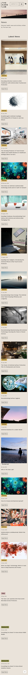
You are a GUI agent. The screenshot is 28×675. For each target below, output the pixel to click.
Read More (4, 89)
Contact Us (14, 4)
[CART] (25, 4)
